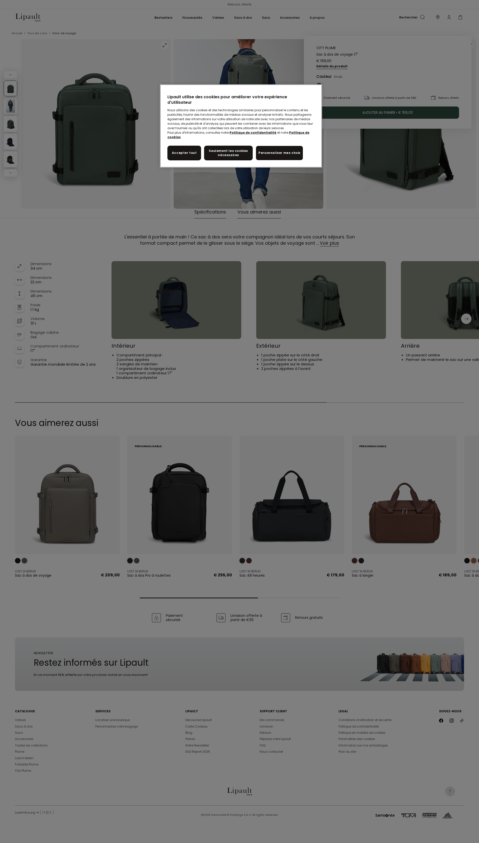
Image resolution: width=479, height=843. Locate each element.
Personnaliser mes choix (279, 153)
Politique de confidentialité (253, 132)
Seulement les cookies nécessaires (228, 153)
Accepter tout (184, 153)
